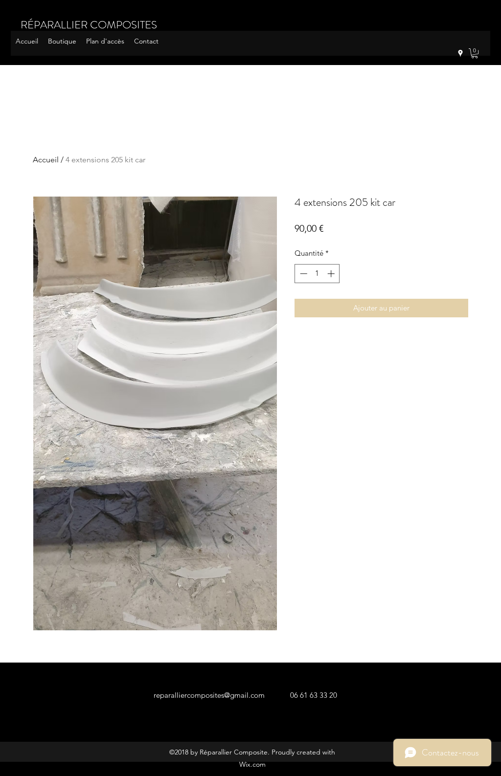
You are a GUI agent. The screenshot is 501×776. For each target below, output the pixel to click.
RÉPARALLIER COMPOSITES (89, 24)
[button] (474, 53)
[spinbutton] (317, 274)
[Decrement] (302, 274)
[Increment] (332, 274)
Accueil (46, 159)
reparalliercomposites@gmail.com (209, 695)
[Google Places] (460, 53)
